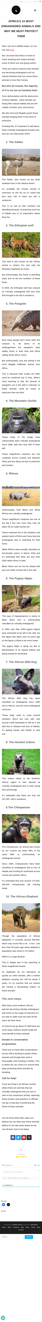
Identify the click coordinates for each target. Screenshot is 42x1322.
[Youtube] (23, 1137)
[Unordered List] (15, 1178)
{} (25, 1178)
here (12, 50)
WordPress (34, 1224)
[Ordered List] (13, 1178)
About (9, 1227)
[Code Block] (20, 1178)
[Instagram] (29, 1137)
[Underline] (8, 1178)
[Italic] (6, 1178)
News (27, 1227)
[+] (27, 1178)
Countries (16, 1227)
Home (4, 1227)
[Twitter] (18, 1137)
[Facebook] (13, 1137)
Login (38, 1165)
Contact (21, 1229)
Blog (22, 1227)
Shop (38, 1227)
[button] (41, 2)
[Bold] (4, 1178)
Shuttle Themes (17, 1224)
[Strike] (11, 1178)
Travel (33, 1227)
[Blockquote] (18, 1178)
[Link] (22, 1178)
